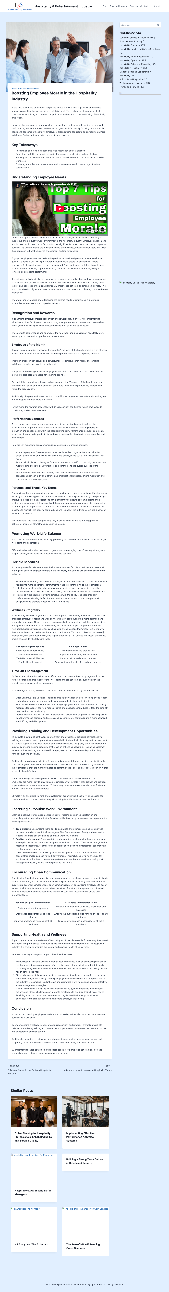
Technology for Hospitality (132, 83)
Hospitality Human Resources (25, 88)
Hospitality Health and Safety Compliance (140, 49)
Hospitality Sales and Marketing (135, 64)
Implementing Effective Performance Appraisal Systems (80, 1137)
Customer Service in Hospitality (135, 37)
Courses (134, 6)
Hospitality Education (130, 45)
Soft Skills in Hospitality (131, 79)
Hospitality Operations (131, 60)
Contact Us (145, 6)
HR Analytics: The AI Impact (31, 1244)
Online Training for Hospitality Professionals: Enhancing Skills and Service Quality (33, 1137)
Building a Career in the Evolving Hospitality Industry (29, 1070)
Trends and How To (129, 87)
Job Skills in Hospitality (131, 68)
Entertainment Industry (131, 41)
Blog (105, 6)
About (157, 6)
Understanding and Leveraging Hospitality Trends (87, 1068)
